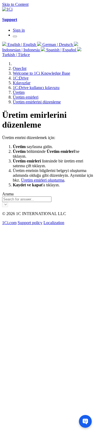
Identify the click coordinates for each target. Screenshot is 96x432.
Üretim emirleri (25, 97)
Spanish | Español (61, 50)
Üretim (19, 92)
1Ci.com (9, 222)
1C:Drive (21, 78)
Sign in (19, 30)
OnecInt (19, 68)
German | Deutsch (57, 44)
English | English (21, 44)
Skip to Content (15, 4)
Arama (8, 194)
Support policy (30, 222)
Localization (53, 222)
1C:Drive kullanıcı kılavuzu (36, 87)
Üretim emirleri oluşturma (42, 180)
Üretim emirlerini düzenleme (37, 102)
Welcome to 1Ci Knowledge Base (41, 73)
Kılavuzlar (21, 83)
